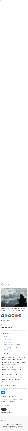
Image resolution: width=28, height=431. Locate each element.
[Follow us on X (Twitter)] (6, 315)
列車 (5, 372)
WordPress (10, 426)
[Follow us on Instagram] (19, 315)
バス (19, 367)
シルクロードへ (7, 349)
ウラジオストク (18, 359)
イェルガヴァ (21, 357)
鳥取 (11, 381)
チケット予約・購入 (8, 367)
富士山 (5, 374)
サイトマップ (4, 417)
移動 (5, 379)
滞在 (12, 377)
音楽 (5, 381)
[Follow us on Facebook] (2, 315)
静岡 (17, 379)
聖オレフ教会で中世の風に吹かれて (12, 344)
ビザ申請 (6, 369)
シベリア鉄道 (22, 362)
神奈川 (19, 377)
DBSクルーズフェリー (8, 357)
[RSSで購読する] (16, 315)
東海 (5, 377)
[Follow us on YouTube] (12, 315)
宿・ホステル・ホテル (16, 372)
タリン (15, 364)
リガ (22, 369)
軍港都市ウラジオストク (10, 336)
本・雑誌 (20, 374)
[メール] (9, 315)
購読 (4, 409)
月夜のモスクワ (7, 339)
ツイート (3, 324)
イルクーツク (7, 359)
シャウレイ (6, 364)
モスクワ (15, 369)
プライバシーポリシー (6, 420)
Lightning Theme (17, 426)
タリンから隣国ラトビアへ (10, 347)
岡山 (12, 374)
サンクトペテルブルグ (9, 362)
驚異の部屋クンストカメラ (10, 342)
